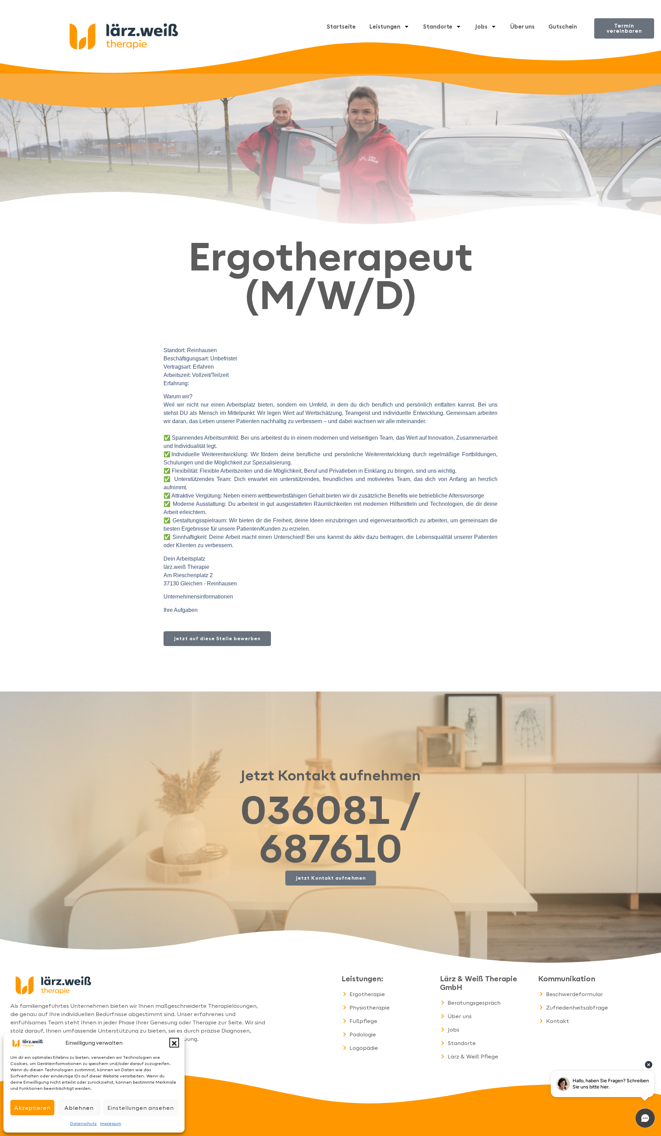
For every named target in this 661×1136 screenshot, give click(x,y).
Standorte (437, 26)
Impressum (110, 1123)
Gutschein (562, 26)
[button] (174, 1042)
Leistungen (384, 26)
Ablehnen (79, 1107)
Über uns (522, 26)
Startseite (341, 26)
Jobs (481, 26)
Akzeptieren (32, 1107)
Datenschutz (83, 1123)
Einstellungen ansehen (140, 1107)
